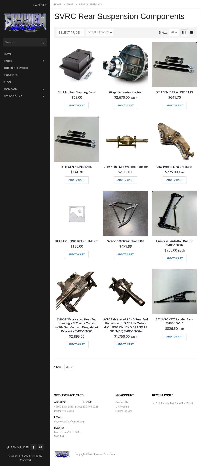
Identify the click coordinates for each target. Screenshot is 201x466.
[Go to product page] (76, 64)
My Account (13, 96)
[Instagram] (41, 447)
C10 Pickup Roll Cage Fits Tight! (174, 403)
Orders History (123, 410)
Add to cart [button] (77, 105)
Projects (10, 75)
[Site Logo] (25, 22)
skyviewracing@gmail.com (69, 421)
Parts (8, 61)
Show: (163, 32)
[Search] (42, 42)
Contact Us (121, 402)
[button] (184, 32)
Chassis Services (16, 68)
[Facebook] (34, 447)
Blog (7, 82)
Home (8, 54)
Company (10, 89)
